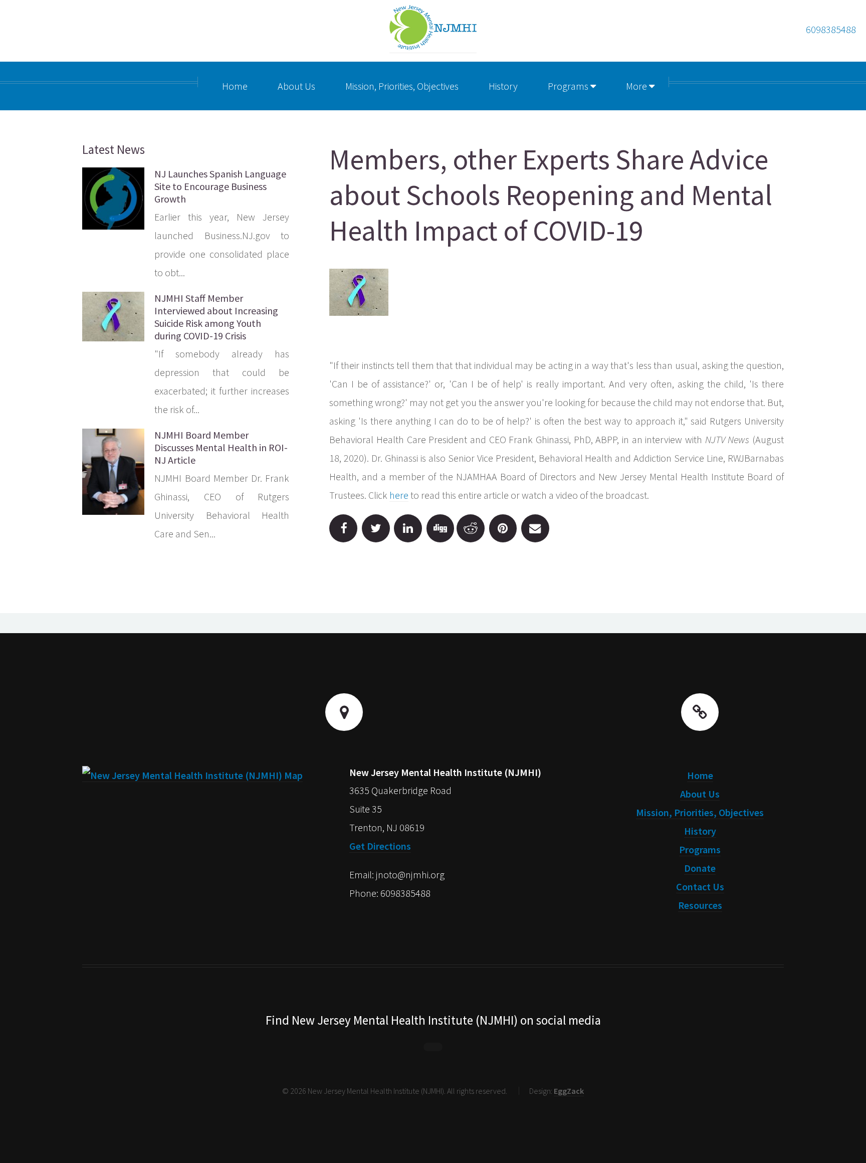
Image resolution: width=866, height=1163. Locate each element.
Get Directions (380, 846)
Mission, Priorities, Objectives (700, 812)
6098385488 (831, 29)
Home (700, 775)
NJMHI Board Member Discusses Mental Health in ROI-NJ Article (221, 447)
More (637, 86)
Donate (700, 868)
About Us (700, 794)
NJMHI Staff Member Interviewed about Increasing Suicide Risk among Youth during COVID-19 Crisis (216, 317)
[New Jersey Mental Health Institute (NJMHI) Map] (192, 775)
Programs (569, 86)
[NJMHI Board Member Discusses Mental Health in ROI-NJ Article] (113, 472)
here (398, 495)
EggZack (569, 1091)
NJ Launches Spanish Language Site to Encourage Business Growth (220, 186)
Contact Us (700, 886)
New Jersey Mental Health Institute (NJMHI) (445, 772)
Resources (700, 905)
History (700, 831)
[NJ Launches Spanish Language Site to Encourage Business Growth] (113, 198)
